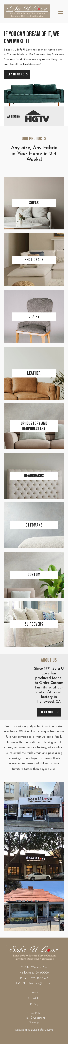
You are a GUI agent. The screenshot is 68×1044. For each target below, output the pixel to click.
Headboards (34, 475)
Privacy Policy (34, 1013)
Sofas (34, 203)
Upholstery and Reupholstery (34, 426)
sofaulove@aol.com (39, 983)
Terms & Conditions (34, 1018)
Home (34, 992)
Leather (34, 373)
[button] (17, 74)
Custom (34, 574)
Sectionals (34, 259)
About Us (34, 998)
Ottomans (34, 525)
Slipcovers (34, 624)
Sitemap (34, 1022)
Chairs (34, 316)
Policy (34, 1004)
